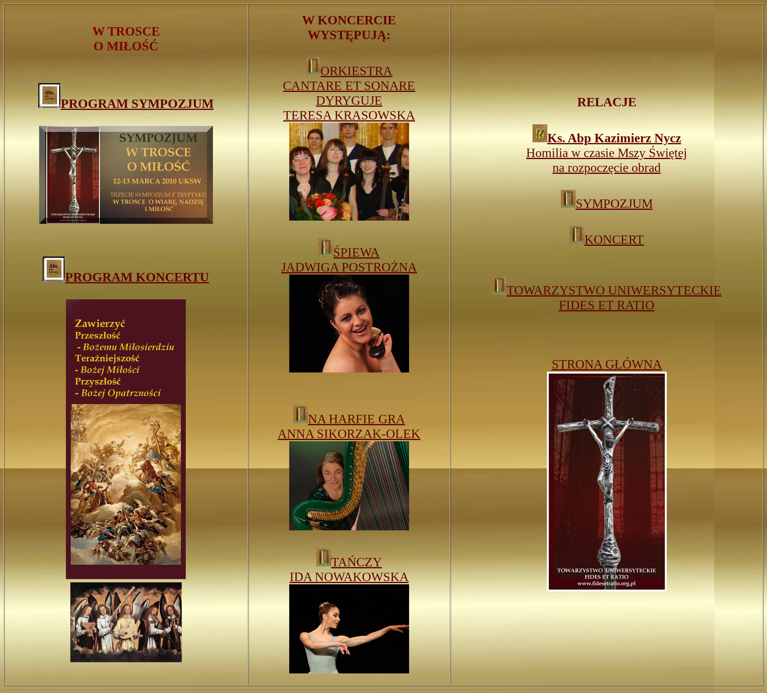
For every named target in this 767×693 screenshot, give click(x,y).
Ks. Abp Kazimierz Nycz (614, 138)
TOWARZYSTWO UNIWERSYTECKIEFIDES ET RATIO (614, 297)
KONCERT (614, 239)
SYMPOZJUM (614, 203)
